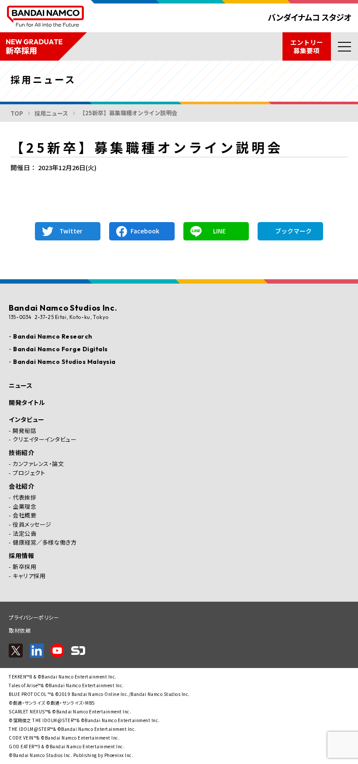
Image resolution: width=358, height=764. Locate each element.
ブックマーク (293, 230)
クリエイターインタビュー (44, 439)
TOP (16, 113)
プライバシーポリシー (34, 617)
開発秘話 (24, 430)
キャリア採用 (29, 575)
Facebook (145, 230)
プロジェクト (29, 472)
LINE (219, 230)
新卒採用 (24, 566)
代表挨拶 (24, 497)
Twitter (71, 230)
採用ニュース (51, 113)
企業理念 (24, 506)
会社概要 (24, 515)
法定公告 (24, 533)
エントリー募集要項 (306, 46)
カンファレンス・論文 (38, 463)
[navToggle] (344, 46)
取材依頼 (20, 630)
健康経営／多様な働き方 (45, 542)
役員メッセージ (32, 524)
